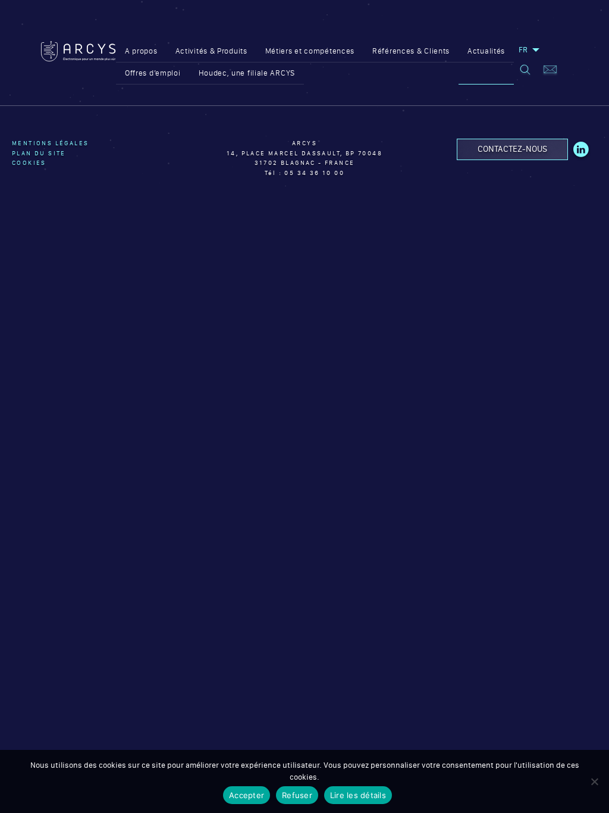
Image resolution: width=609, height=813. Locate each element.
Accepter (246, 795)
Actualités (486, 50)
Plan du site (39, 153)
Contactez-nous (512, 148)
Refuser (297, 795)
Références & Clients (411, 50)
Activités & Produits (211, 50)
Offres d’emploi (153, 72)
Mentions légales (50, 143)
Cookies (29, 163)
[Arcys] (78, 62)
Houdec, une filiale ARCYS (247, 72)
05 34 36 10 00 (314, 173)
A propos (141, 50)
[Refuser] (594, 781)
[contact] (550, 70)
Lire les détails (358, 795)
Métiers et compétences (309, 50)
